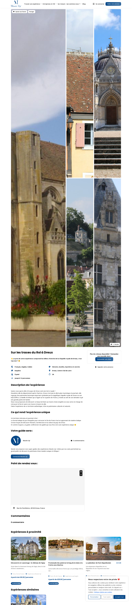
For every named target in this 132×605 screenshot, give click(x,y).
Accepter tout (119, 597)
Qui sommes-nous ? (73, 4)
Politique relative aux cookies (103, 592)
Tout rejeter (107, 597)
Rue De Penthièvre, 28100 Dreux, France (31, 508)
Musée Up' (26, 440)
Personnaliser (94, 597)
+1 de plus (116, 344)
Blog (84, 4)
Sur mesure (61, 4)
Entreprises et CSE (49, 4)
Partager (31, 11)
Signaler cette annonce (105, 367)
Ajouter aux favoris (20, 11)
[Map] (47, 486)
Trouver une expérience (32, 4)
